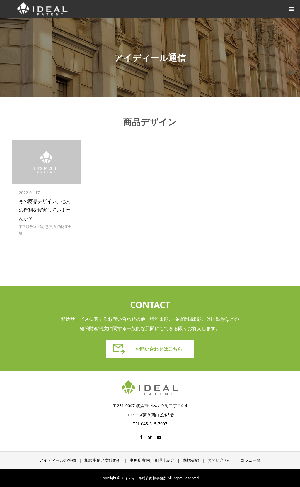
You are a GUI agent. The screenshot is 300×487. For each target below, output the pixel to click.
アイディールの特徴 (57, 460)
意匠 (48, 226)
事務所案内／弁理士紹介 (152, 460)
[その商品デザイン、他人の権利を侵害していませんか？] (46, 162)
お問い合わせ (219, 460)
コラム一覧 (250, 460)
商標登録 (191, 460)
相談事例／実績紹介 (102, 460)
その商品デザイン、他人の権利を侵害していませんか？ (44, 209)
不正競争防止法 (31, 226)
